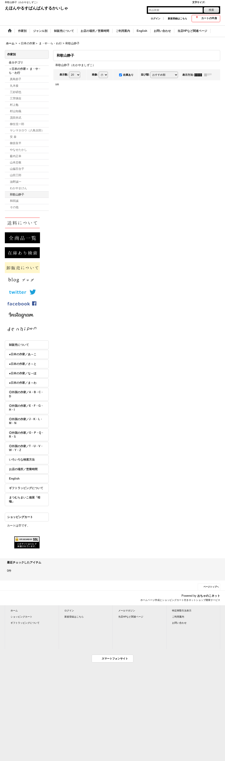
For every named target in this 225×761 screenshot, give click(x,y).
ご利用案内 (178, 616)
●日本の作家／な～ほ (22, 373)
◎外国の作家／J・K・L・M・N (26, 421)
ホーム (14, 610)
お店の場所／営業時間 (23, 469)
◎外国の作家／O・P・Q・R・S (26, 434)
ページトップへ (211, 587)
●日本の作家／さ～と (22, 363)
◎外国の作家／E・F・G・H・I (26, 407)
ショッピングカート (21, 616)
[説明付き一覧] (209, 74)
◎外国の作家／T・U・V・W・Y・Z (26, 448)
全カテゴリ (16, 62)
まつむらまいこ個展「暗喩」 (24, 499)
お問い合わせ (179, 622)
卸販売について (19, 344)
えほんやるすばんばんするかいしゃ (36, 8)
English (14, 478)
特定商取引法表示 (181, 610)
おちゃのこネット (208, 595)
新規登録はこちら (177, 18)
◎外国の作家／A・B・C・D (26, 394)
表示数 (64, 74)
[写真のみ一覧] (199, 74)
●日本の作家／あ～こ (22, 354)
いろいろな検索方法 (22, 459)
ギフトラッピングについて (26, 488)
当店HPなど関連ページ (130, 616)
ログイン (155, 18)
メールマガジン (126, 610)
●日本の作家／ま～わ (22, 382)
